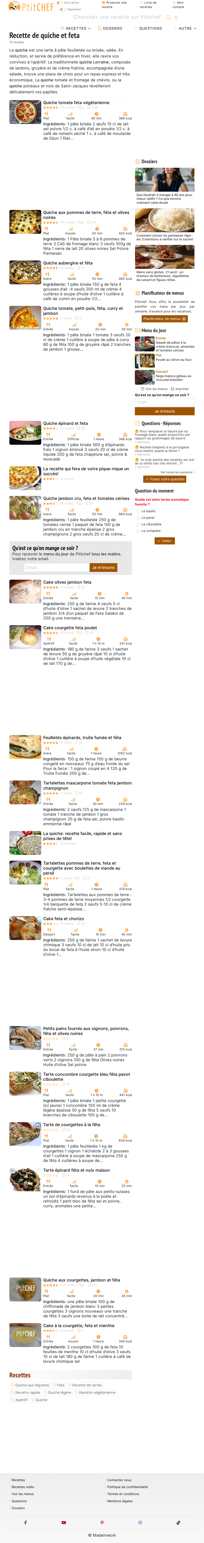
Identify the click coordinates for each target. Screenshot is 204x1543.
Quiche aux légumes (32, 1385)
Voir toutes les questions (176, 472)
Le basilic (149, 511)
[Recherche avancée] (176, 18)
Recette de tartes (87, 1385)
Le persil (148, 518)
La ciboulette (151, 524)
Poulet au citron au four (174, 360)
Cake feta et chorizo (63, 918)
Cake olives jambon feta (67, 582)
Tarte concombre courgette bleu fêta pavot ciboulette (86, 1077)
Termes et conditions (123, 1494)
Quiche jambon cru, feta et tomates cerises (86, 498)
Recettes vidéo (23, 1487)
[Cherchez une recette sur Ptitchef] (168, 17)
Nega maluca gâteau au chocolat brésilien (173, 378)
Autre (185, 28)
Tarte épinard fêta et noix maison (76, 1170)
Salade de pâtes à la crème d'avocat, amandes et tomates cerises (175, 346)
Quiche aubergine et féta (68, 262)
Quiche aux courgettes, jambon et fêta (81, 1280)
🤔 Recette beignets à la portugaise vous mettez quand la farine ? (162, 449)
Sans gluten (71, 2)
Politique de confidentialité (127, 1487)
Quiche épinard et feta (65, 423)
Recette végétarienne (97, 1392)
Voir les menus (156, 389)
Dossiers (112, 28)
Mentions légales (120, 1501)
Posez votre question (166, 479)
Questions (150, 28)
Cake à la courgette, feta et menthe (78, 1325)
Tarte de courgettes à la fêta (71, 1124)
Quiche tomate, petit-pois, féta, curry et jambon (83, 311)
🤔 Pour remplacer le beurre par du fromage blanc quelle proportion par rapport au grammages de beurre (162, 435)
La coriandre (151, 531)
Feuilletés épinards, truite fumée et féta (82, 737)
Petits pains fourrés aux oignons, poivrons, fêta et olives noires (86, 1031)
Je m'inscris (103, 567)
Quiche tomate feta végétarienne (76, 102)
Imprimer (182, 389)
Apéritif (21, 1400)
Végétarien (74, 9)
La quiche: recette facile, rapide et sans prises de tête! (82, 836)
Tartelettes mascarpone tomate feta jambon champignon (87, 785)
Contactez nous (119, 1480)
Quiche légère (59, 1392)
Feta (60, 1385)
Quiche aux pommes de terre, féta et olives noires (86, 215)
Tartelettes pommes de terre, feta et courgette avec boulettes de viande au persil (81, 868)
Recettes (75, 28)
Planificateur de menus (162, 319)
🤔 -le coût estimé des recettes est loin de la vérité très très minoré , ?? (164, 461)
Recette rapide (27, 1392)
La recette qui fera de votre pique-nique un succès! (86, 471)
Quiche (41, 1400)
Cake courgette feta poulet (70, 627)
